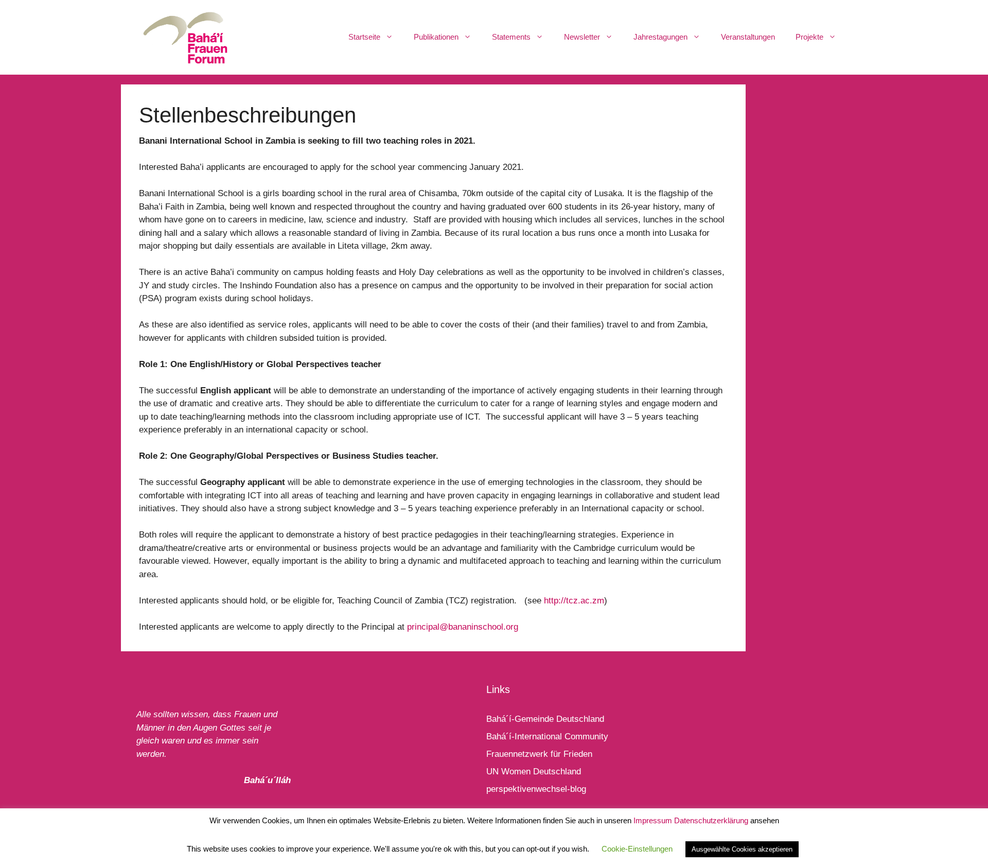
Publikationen (436, 36)
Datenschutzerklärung (711, 820)
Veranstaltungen (748, 36)
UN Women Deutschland (533, 771)
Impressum (652, 820)
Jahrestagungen (660, 36)
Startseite (364, 36)
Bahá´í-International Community (547, 736)
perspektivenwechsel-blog (536, 789)
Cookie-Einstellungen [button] (637, 848)
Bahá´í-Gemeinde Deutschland (545, 719)
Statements (511, 36)
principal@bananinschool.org (462, 627)
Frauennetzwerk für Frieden (539, 754)
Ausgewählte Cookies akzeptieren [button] (742, 849)
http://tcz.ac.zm (574, 600)
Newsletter (582, 36)
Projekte (809, 36)
